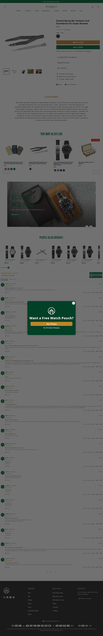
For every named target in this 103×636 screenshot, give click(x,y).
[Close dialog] (73, 303)
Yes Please (51, 323)
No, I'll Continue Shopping (52, 328)
